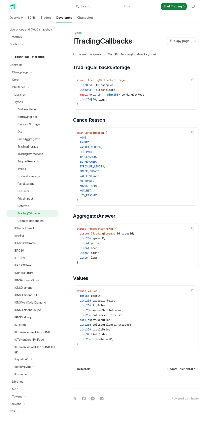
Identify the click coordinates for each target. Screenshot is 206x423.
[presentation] (35, 222)
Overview (16, 17)
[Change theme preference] (193, 6)
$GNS (32, 17)
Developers (64, 17)
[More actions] (195, 41)
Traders (46, 17)
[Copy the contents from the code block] (192, 80)
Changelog (85, 17)
